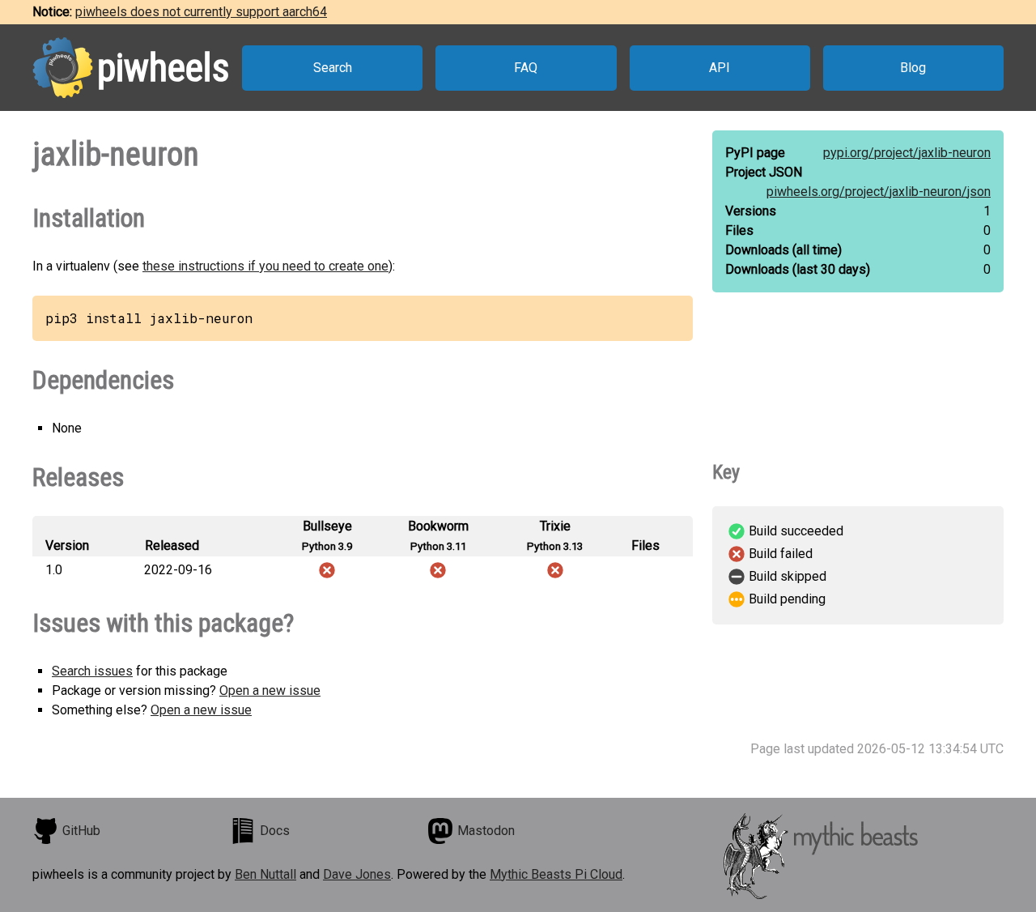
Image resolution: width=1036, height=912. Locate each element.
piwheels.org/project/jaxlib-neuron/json (878, 191)
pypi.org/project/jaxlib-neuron (907, 152)
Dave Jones (357, 874)
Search (332, 67)
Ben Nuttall (265, 874)
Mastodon (486, 830)
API (719, 67)
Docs (275, 830)
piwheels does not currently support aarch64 (201, 11)
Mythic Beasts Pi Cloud (556, 874)
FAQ (525, 67)
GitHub (81, 830)
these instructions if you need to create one (265, 266)
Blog (913, 67)
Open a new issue (270, 690)
